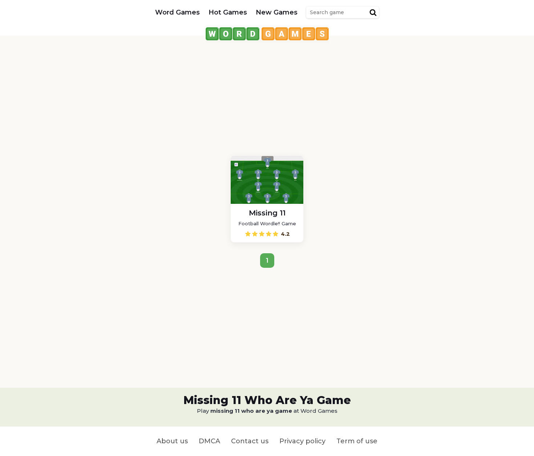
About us (172, 441)
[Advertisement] (267, 94)
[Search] (373, 12)
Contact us (249, 441)
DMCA (209, 441)
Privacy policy (302, 441)
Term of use (356, 441)
